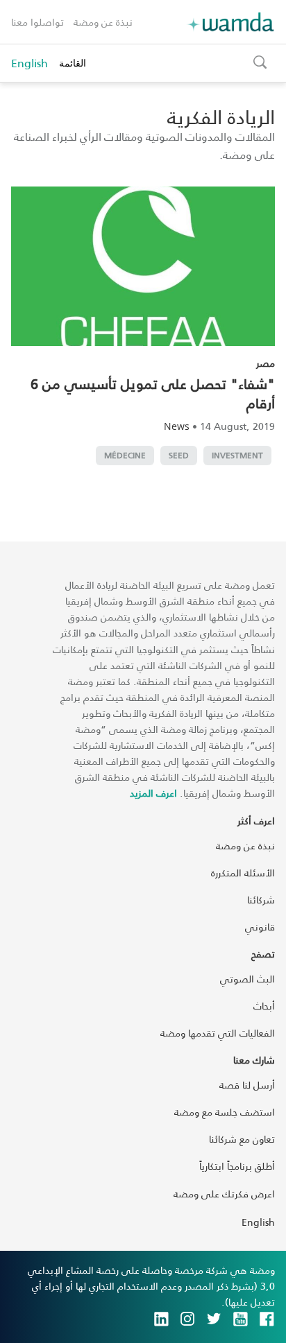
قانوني (260, 926)
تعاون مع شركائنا (242, 1138)
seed (179, 455)
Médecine (125, 455)
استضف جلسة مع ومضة (224, 1111)
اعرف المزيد (153, 792)
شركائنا (261, 899)
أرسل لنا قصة (247, 1084)
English (29, 63)
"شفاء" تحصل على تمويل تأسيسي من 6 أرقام (153, 393)
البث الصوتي (247, 978)
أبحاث (264, 1005)
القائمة (72, 62)
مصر (265, 363)
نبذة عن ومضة (103, 21)
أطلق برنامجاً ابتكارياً (237, 1165)
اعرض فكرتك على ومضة (224, 1193)
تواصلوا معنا (37, 21)
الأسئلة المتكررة (243, 872)
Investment (237, 455)
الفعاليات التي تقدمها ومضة (217, 1032)
